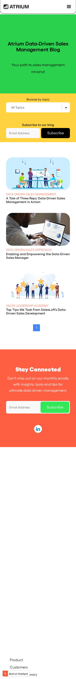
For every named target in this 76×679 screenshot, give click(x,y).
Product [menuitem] (16, 660)
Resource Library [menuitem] (23, 675)
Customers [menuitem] (19, 667)
